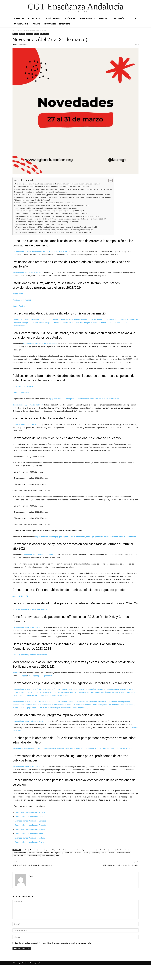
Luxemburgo (68, 853)
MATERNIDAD (64, 24)
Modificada (22, 676)
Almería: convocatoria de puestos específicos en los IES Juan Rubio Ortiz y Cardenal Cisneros (51, 214)
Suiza (57, 855)
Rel (14, 673)
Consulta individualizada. (23, 386)
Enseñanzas (69, 18)
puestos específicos (34, 855)
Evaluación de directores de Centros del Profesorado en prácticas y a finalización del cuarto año (52, 187)
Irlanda (46, 853)
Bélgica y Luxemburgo (22, 300)
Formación (119, 18)
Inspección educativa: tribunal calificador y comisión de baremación (41, 192)
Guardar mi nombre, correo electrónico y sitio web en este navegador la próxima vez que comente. (53, 943)
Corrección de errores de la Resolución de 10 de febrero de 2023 (40, 251)
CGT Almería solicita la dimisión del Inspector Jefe (32, 865)
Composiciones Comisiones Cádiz (29, 816)
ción (18, 673)
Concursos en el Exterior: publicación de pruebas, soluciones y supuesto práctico (47, 208)
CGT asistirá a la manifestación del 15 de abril (120, 865)
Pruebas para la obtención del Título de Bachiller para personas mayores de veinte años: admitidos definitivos (57, 227)
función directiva (122, 850)
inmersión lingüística (20, 853)
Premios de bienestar (107, 853)
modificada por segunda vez (40, 676)
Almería (20, 30)
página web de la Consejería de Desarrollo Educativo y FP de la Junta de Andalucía (84, 399)
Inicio (14, 30)
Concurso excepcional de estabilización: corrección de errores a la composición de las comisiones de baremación (58, 184)
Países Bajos (18, 294)
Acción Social (34, 18)
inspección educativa (35, 853)
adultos (25, 850)
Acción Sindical (53, 18)
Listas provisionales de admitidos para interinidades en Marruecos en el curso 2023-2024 (50, 211)
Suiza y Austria (19, 306)
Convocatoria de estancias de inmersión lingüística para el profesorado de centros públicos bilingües (54, 230)
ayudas (47, 850)
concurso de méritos (72, 850)
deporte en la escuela (88, 850)
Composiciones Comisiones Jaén (29, 833)
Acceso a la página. (20, 596)
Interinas (29, 34)
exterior (111, 850)
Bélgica (54, 850)
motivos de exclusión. (39, 655)
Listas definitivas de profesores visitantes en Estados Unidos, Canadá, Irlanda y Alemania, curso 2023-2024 (57, 216)
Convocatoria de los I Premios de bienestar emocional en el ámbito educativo (45, 203)
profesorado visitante (123, 853)
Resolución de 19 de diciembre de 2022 (29, 721)
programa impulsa (19, 855)
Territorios (103, 18)
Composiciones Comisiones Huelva (30, 829)
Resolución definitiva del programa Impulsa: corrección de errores (41, 224)
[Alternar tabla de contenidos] (109, 181)
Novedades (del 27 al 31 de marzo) (50, 39)
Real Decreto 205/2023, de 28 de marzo (40, 344)
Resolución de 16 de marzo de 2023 (27, 627)
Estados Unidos (102, 850)
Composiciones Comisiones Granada (30, 825)
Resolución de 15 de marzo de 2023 (27, 766)
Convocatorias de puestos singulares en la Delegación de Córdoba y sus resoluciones (48, 222)
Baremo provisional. (21, 392)
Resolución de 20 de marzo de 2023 (28, 405)
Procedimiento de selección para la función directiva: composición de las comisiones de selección (53, 232)
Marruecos (78, 853)
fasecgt (15, 44)
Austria (40, 850)
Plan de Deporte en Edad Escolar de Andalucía (32, 200)
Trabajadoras (86, 18)
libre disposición (56, 853)
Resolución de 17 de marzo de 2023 (38, 554)
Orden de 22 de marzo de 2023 (26, 424)
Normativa (19, 18)
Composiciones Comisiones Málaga (30, 838)
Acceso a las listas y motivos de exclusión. (30, 609)
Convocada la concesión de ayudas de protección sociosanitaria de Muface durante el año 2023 (52, 205)
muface (86, 853)
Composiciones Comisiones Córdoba (30, 821)
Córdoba (22, 34)
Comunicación (21, 24)
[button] (135, 18)
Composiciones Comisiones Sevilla (30, 842)
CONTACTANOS (50, 24)
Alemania (33, 850)
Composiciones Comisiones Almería (30, 812)
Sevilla (36, 34)
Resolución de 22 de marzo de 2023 (28, 272)
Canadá (61, 850)
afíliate (36, 24)
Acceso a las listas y (21, 655)
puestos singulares (48, 855)
